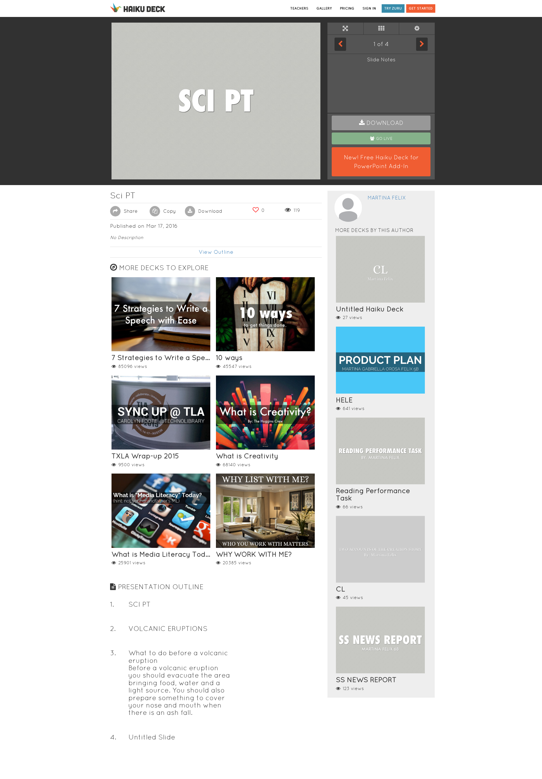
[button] (381, 123)
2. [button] (113, 628)
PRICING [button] (347, 8)
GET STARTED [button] (421, 8)
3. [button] (113, 653)
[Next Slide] (422, 44)
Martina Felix (387, 198)
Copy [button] (169, 211)
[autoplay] (417, 28)
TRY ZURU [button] (393, 8)
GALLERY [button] (324, 8)
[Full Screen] (345, 28)
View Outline (216, 252)
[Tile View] (381, 28)
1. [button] (112, 604)
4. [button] (113, 737)
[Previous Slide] (340, 44)
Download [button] (209, 211)
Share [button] (129, 211)
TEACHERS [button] (299, 8)
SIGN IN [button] (369, 8)
